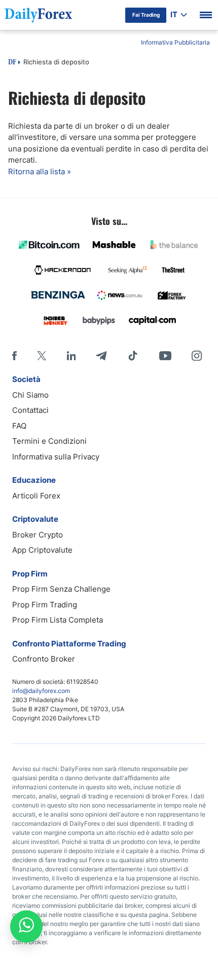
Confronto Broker (43, 659)
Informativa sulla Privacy (55, 456)
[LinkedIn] (71, 355)
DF (12, 62)
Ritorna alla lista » (39, 171)
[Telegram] (101, 355)
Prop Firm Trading (44, 604)
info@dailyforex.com (41, 691)
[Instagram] (197, 356)
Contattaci (30, 410)
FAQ (19, 426)
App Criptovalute (42, 550)
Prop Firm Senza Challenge (61, 589)
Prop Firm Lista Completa (57, 620)
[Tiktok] (133, 356)
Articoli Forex (36, 495)
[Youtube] (165, 355)
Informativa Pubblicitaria (175, 42)
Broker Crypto (37, 535)
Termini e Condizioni (49, 441)
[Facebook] (14, 355)
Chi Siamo (30, 395)
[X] (41, 355)
